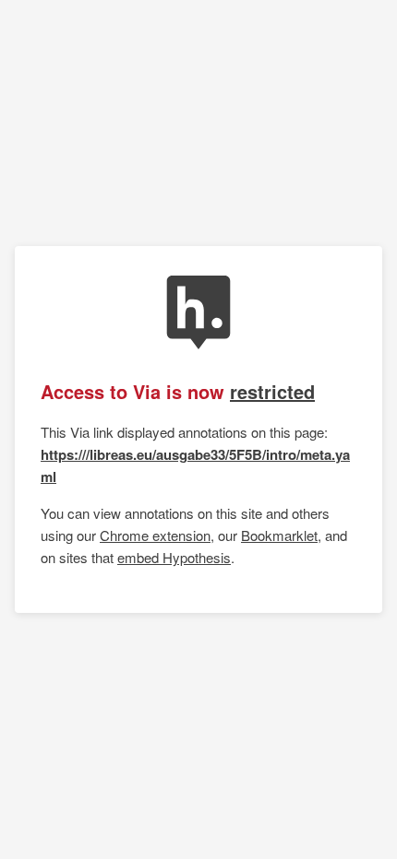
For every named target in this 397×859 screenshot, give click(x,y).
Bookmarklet (279, 535)
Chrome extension (155, 535)
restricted (272, 391)
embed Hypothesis (174, 557)
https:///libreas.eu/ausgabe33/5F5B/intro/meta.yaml (195, 465)
